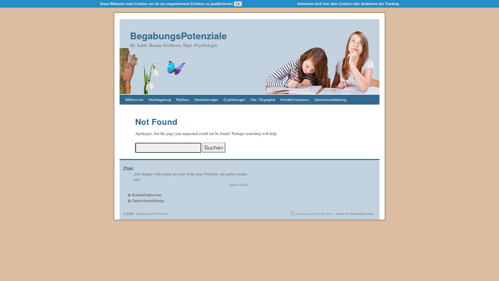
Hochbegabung (160, 99)
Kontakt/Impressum (294, 99)
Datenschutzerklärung (330, 99)
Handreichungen (206, 99)
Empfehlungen (234, 99)
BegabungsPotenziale (178, 35)
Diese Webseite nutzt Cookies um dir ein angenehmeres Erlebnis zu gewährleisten (166, 4)
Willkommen (134, 99)
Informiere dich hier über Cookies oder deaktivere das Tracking (348, 4)
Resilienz (182, 99)
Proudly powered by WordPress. (315, 214)
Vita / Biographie (262, 99)
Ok (238, 4)
